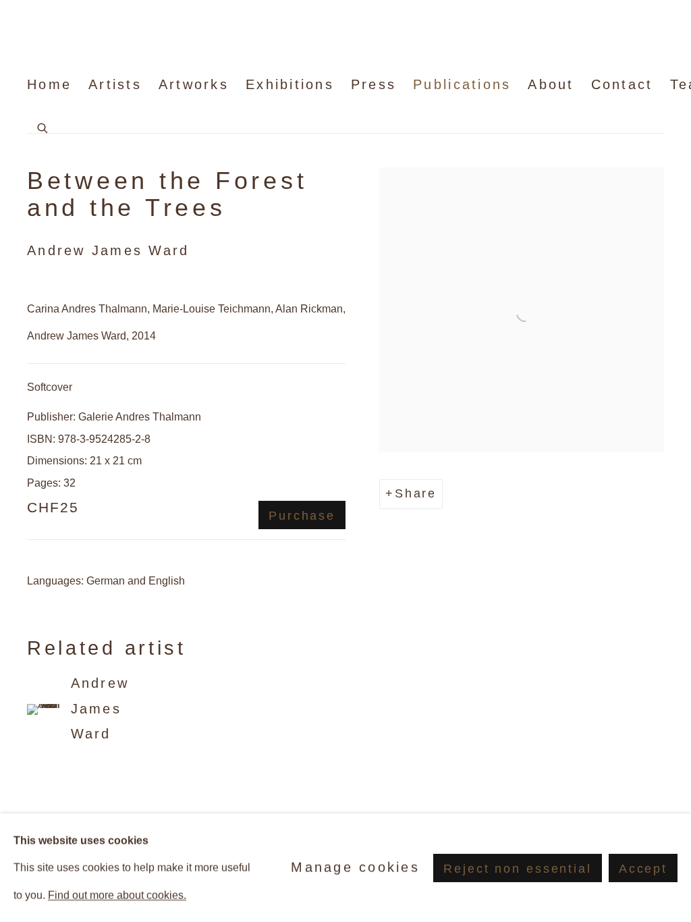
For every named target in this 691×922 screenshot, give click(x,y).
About (551, 84)
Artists (115, 84)
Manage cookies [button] (355, 867)
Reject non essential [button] (517, 868)
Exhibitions (290, 84)
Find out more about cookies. (117, 895)
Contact (622, 84)
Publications (462, 84)
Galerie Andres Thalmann (108, 37)
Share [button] (416, 493)
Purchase (302, 515)
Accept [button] (643, 868)
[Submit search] (43, 125)
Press (373, 84)
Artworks (194, 84)
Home (49, 84)
